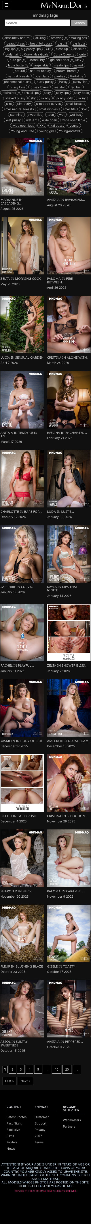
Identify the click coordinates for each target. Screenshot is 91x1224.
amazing (57, 38)
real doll (59, 87)
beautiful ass (15, 43)
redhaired (9, 92)
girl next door (59, 60)
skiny (82, 98)
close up (62, 49)
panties (59, 76)
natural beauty (40, 71)
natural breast (66, 71)
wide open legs (23, 125)
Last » (9, 1081)
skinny (45, 98)
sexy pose (81, 92)
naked (78, 65)
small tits (69, 109)
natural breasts (19, 76)
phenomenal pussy (17, 82)
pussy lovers (39, 87)
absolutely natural (17, 38)
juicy (78, 60)
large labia (41, 65)
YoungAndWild (69, 131)
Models (12, 1142)
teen (50, 114)
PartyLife (76, 76)
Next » (25, 1081)
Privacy (40, 1129)
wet (61, 114)
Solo (84, 109)
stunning (16, 114)
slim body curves (48, 103)
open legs (42, 76)
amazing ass (78, 38)
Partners (69, 1126)
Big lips (10, 49)
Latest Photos (17, 1117)
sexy (47, 92)
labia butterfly (18, 65)
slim (9, 103)
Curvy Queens (63, 54)
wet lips (75, 114)
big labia (78, 43)
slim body (24, 103)
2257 (38, 1136)
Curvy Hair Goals (36, 54)
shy (33, 98)
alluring (40, 38)
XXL (42, 125)
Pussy (63, 82)
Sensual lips (30, 92)
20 (67, 1069)
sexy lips (62, 92)
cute (82, 54)
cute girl (15, 60)
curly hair (12, 54)
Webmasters (72, 1120)
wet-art (31, 120)
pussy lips (80, 82)
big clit (62, 43)
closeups (79, 49)
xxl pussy (57, 125)
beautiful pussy (41, 43)
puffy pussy (45, 82)
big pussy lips (31, 49)
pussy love (17, 87)
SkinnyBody (64, 98)
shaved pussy (15, 98)
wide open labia (73, 120)
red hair (76, 87)
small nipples (48, 109)
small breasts (75, 103)
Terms (39, 1142)
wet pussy (13, 120)
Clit (48, 49)
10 (57, 1069)
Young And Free (22, 131)
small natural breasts (19, 109)
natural (20, 71)
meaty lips (61, 65)
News (11, 1148)
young (74, 125)
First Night (14, 1123)
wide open (49, 120)
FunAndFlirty (36, 60)
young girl (46, 131)
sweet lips (35, 114)
